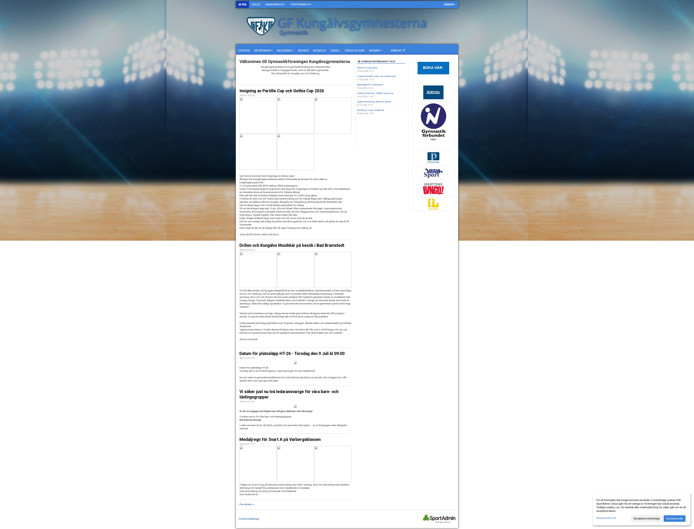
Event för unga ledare (367, 68)
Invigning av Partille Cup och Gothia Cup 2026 (281, 90)
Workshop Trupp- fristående (370, 110)
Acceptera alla (674, 518)
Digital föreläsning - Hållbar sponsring (375, 93)
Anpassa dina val (606, 518)
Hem (243, 4)
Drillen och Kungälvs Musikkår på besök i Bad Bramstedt (291, 245)
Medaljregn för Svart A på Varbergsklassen (280, 439)
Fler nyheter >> (246, 504)
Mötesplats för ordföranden (370, 85)
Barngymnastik (274, 4)
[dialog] (641, 509)
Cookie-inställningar (249, 518)
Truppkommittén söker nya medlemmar (376, 76)
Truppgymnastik (300, 4)
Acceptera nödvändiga (647, 518)
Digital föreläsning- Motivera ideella (374, 102)
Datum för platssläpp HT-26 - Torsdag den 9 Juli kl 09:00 (292, 353)
